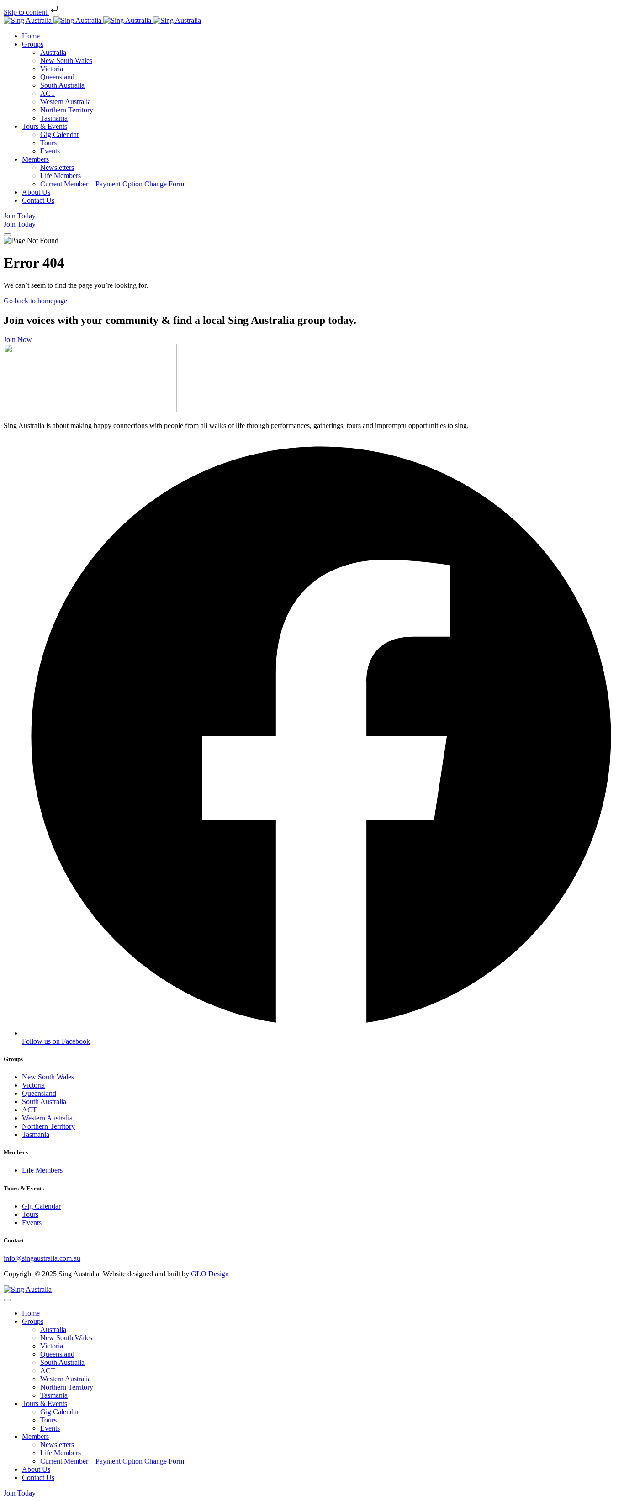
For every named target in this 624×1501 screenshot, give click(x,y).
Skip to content (26, 12)
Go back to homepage (35, 301)
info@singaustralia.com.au (42, 1258)
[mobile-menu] (7, 234)
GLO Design (210, 1274)
